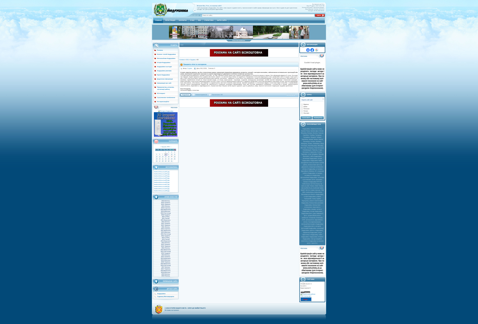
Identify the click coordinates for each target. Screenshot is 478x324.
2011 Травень (165, 223)
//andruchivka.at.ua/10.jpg (161, 188)
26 (156, 161)
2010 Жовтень (165, 211)
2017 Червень (165, 269)
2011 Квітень (165, 222)
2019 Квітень (165, 274)
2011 (187, 59)
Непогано (306, 108)
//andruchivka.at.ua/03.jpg (161, 176)
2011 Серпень (165, 228)
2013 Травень (165, 256)
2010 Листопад (166, 213)
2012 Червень (165, 246)
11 (174, 154)
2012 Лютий (166, 239)
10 (171, 154)
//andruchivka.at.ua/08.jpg (161, 191)
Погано (305, 111)
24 (171, 158)
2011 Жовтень (165, 232)
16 (168, 156)
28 (162, 161)
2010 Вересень (166, 209)
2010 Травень (165, 202)
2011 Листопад (166, 234)
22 (165, 158)
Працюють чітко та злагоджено (194, 64)
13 (159, 156)
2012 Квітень (165, 242)
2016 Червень (165, 262)
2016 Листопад (166, 265)
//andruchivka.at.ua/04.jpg (161, 178)
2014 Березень (166, 258)
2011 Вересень (166, 230)
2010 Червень (165, 204)
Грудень (192, 59)
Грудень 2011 (166, 146)
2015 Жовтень (165, 260)
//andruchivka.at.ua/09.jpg (161, 186)
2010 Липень (165, 206)
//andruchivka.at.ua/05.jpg (161, 180)
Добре (305, 106)
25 (174, 158)
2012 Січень (166, 237)
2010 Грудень (165, 215)
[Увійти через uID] (308, 50)
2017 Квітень (165, 267)
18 (174, 156)
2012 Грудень (165, 253)
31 (171, 161)
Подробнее (185, 95)
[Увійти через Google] (317, 50)
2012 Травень (165, 244)
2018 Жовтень (165, 272)
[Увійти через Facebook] (312, 50)
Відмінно (306, 104)
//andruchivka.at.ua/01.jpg (161, 171)
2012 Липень (165, 248)
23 (168, 158)
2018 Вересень (166, 270)
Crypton (189, 68)
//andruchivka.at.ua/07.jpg (161, 184)
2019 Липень (165, 276)
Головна (181, 59)
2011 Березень (166, 220)
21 (162, 158)
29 (165, 161)
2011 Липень (165, 227)
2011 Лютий (166, 218)
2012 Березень (166, 241)
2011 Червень (165, 225)
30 (168, 161)
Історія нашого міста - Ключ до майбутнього (188, 308)
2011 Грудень (165, 235)
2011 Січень (166, 216)
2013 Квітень (165, 255)
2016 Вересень (166, 263)
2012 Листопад (166, 251)
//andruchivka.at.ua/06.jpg (161, 182)
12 (156, 156)
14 (162, 156)
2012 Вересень (166, 249)
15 (165, 156)
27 (159, 161)
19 (156, 158)
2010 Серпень (165, 208)
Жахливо (306, 113)
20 (159, 158)
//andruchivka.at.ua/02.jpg (161, 174)
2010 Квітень (165, 201)
